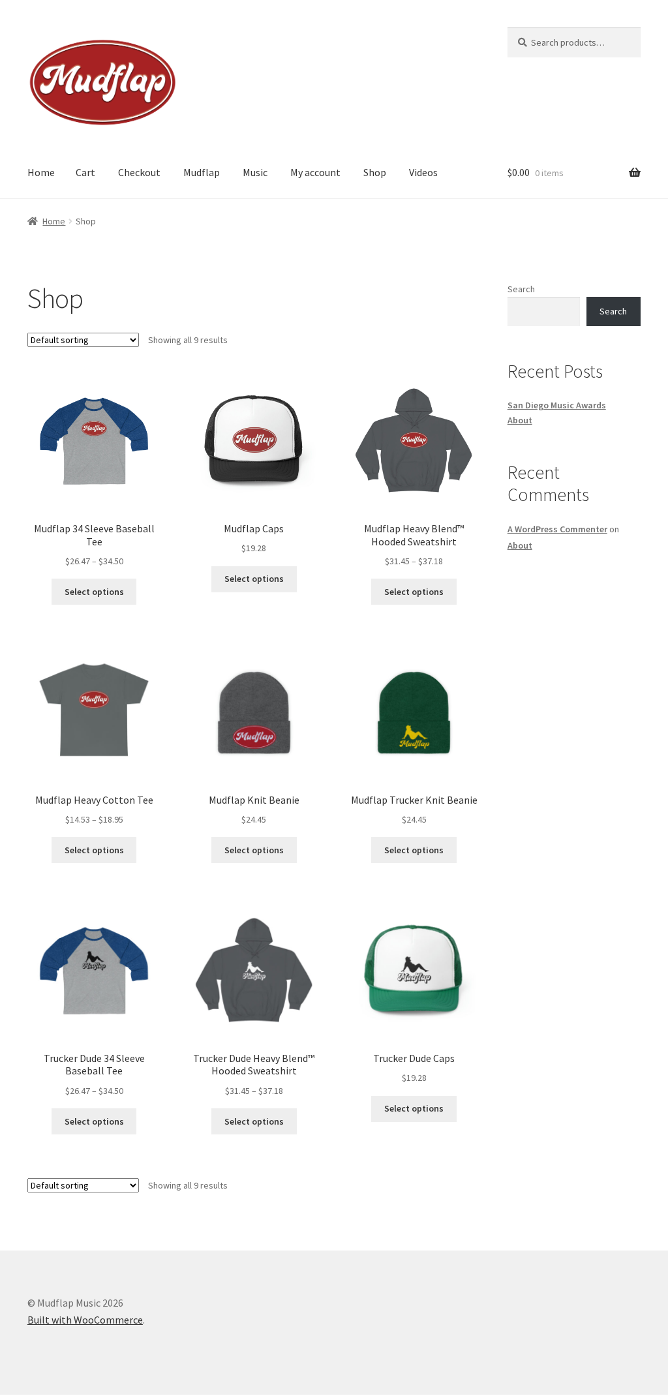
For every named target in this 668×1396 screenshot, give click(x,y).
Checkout (139, 172)
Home (41, 172)
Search (521, 289)
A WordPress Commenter (557, 529)
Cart (85, 172)
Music (255, 172)
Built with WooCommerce (85, 1319)
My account (315, 172)
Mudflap (201, 172)
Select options (94, 592)
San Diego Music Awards (557, 405)
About (520, 420)
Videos (423, 172)
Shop (374, 172)
